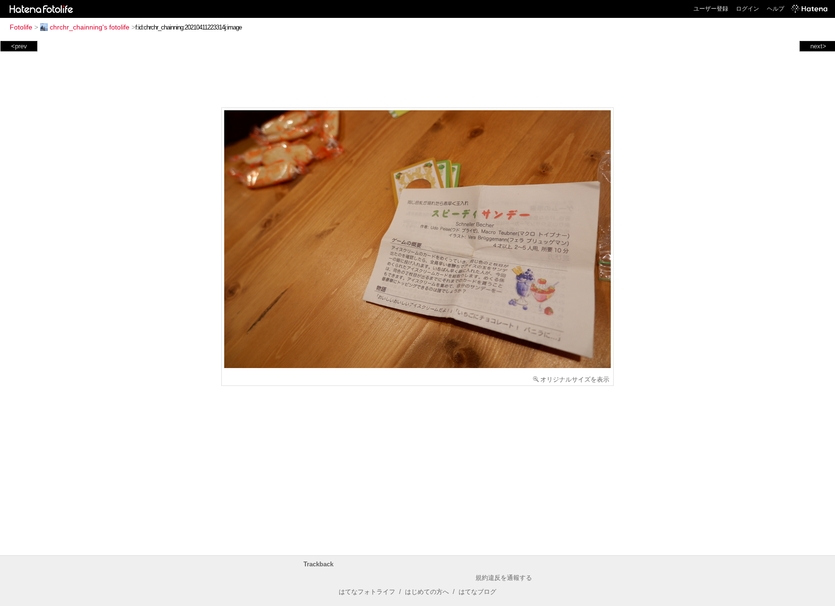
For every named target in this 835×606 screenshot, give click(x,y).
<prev (19, 46)
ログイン (747, 8)
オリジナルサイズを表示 (574, 379)
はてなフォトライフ (367, 591)
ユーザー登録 (710, 8)
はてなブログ (477, 591)
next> (818, 46)
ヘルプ (775, 8)
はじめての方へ (427, 591)
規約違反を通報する (503, 577)
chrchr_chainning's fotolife (90, 27)
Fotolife (21, 27)
